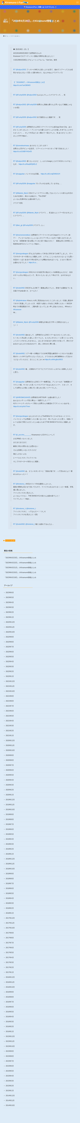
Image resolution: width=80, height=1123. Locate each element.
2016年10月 (10, 987)
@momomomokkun (23, 235)
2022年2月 (10, 671)
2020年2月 (10, 790)
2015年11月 (10, 1041)
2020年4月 (10, 780)
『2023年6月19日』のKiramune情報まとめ (20, 577)
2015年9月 (10, 1051)
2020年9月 (10, 755)
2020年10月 (10, 750)
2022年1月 (10, 676)
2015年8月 (10, 1056)
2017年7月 (10, 943)
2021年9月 (10, 696)
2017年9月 (10, 933)
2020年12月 (10, 740)
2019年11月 (10, 804)
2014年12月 (10, 1095)
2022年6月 (10, 652)
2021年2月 (10, 730)
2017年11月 (10, 923)
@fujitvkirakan (21, 300)
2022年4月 (10, 661)
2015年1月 (10, 1090)
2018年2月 (10, 908)
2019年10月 (10, 809)
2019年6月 (10, 829)
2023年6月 (10, 592)
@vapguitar (20, 174)
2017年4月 (10, 957)
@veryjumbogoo (22, 253)
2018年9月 (10, 873)
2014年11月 (10, 1100)
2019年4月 (10, 839)
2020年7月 (10, 765)
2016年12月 (10, 977)
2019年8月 (10, 819)
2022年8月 (10, 642)
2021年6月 (10, 711)
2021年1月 (10, 735)
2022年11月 (10, 627)
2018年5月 (10, 893)
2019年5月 (10, 834)
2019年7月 (10, 824)
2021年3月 (10, 726)
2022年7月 (10, 647)
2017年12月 (10, 918)
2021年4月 (10, 721)
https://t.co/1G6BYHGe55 (22, 151)
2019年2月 (10, 849)
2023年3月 (10, 607)
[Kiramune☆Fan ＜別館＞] (15, 2)
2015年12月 (10, 1036)
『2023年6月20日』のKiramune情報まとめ (20, 572)
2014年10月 (10, 1105)
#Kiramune (17, 309)
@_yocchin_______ (23, 435)
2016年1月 (10, 1031)
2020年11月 (10, 745)
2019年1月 (10, 854)
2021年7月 (10, 706)
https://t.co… (33, 262)
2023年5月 (10, 597)
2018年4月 (10, 898)
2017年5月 (10, 952)
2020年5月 (10, 775)
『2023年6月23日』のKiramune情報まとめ (20, 558)
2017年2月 (10, 967)
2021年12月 (10, 681)
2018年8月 (10, 878)
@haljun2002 (21, 69)
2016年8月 (10, 997)
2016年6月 (10, 1007)
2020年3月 (10, 785)
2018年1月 (10, 913)
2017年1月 (10, 972)
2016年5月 (10, 1012)
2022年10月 (10, 632)
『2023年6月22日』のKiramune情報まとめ (20, 563)
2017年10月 (10, 928)
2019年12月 (10, 799)
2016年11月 (10, 982)
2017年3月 (10, 962)
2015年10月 (10, 1046)
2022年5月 (10, 657)
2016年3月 (10, 1021)
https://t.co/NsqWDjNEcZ (28, 164)
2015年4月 (10, 1076)
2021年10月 (10, 691)
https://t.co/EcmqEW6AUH (50, 174)
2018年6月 (10, 888)
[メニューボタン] (77, 2)
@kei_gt (19, 225)
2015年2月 (10, 1086)
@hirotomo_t (20, 484)
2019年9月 (10, 814)
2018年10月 (10, 869)
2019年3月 (10, 844)
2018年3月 (10, 903)
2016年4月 (10, 1016)
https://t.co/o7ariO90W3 (21, 85)
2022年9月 (10, 637)
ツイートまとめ (10, 540)
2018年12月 (10, 859)
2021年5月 (10, 716)
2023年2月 (10, 612)
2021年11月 (10, 686)
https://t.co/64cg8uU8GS (54, 359)
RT (14, 69)
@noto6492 (20, 288)
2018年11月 (10, 864)
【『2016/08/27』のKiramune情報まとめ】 (29, 82)
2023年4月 (10, 602)
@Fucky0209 (21, 95)
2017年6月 (10, 947)
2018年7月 (10, 883)
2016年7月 (10, 1002)
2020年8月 (10, 760)
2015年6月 (10, 1066)
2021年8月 (10, 701)
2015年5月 (10, 1071)
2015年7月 (10, 1061)
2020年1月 (10, 795)
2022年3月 (10, 666)
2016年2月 (10, 1026)
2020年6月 (10, 770)
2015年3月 (10, 1081)
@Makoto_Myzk (22, 193)
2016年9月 (10, 992)
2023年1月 (10, 617)
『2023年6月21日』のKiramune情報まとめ (20, 567)
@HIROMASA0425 (23, 397)
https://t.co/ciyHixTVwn (21, 406)
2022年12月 (10, 622)
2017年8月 (10, 938)
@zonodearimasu (22, 145)
